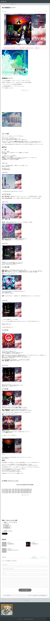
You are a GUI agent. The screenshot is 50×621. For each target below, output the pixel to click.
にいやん (45, 11)
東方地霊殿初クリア (7, 526)
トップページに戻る (25, 600)
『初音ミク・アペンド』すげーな (10, 522)
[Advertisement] (25, 102)
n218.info (3, 1)
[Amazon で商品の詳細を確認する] (15, 75)
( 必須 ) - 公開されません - (8, 568)
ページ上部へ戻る (47, 618)
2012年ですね (6, 524)
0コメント (40, 11)
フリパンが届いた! (7, 595)
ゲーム (35, 11)
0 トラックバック (43, 557)
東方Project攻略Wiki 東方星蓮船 (25, 484)
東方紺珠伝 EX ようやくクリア (12, 549)
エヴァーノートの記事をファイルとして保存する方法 (37, 595)
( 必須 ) (5, 564)
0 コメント (34, 557)
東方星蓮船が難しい (7, 527)
